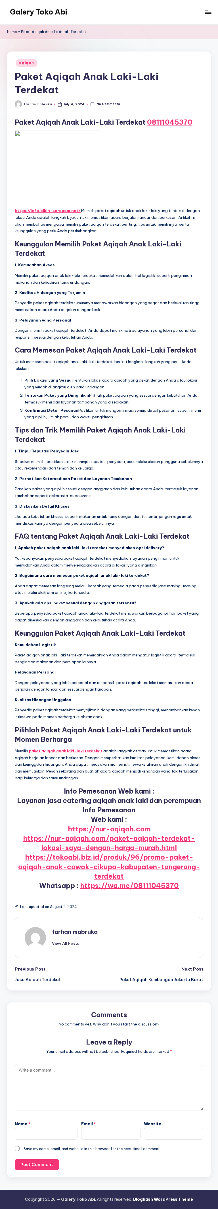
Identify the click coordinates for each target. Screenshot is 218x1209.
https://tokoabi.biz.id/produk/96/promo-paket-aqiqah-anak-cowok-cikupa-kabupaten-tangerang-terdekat (109, 866)
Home (12, 32)
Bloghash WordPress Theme (163, 1199)
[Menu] (208, 12)
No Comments (108, 104)
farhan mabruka (75, 931)
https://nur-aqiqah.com (109, 829)
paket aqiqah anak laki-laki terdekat (65, 750)
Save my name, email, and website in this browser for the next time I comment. (92, 1148)
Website (152, 1123)
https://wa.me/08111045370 (129, 885)
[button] (65, 943)
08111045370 (169, 122)
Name (22, 1123)
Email (88, 1123)
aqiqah (26, 63)
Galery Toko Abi (38, 12)
